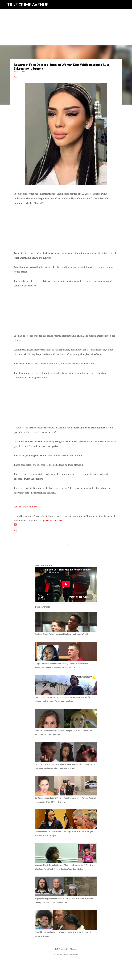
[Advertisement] (66, 18)
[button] (15, 77)
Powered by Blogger (67, 949)
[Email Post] (15, 525)
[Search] (128, 5)
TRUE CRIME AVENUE (27, 4)
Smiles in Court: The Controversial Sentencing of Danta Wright (61, 634)
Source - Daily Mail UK (25, 506)
